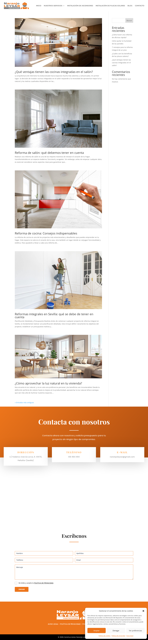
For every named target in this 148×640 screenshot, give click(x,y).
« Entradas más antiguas (24, 402)
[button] (143, 611)
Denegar (116, 630)
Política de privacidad (118, 636)
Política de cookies (104, 636)
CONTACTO (139, 6)
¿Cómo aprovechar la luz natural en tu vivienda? (48, 383)
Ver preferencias (135, 630)
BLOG (130, 6)
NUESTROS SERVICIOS (53, 6)
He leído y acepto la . (36, 583)
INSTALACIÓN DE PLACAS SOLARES (110, 6)
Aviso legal (129, 636)
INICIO (38, 6)
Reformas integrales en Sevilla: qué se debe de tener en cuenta (54, 315)
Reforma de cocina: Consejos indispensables (46, 233)
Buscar (129, 20)
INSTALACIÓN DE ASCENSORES (80, 6)
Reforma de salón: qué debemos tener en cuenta (49, 153)
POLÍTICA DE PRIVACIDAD (43, 583)
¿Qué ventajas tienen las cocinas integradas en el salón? (54, 72)
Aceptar (97, 630)
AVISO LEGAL (53, 624)
